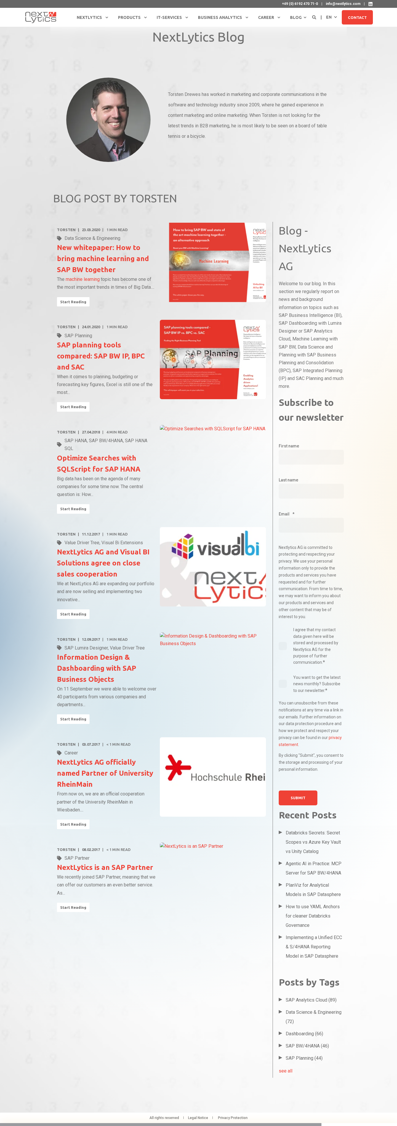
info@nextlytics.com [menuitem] (343, 4)
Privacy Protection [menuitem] (233, 1118)
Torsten (66, 230)
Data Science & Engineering (92, 238)
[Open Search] (314, 17)
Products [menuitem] (129, 17)
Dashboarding (304, 1033)
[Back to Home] (41, 17)
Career (71, 753)
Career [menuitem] (266, 17)
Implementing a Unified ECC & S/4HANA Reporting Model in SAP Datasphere (314, 947)
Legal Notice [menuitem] (198, 1118)
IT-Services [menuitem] (169, 17)
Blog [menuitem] (296, 17)
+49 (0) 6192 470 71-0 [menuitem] (300, 4)
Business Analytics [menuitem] (220, 17)
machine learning (83, 279)
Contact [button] (357, 17)
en (329, 17)
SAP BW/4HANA (106, 440)
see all (285, 1071)
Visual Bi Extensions (122, 542)
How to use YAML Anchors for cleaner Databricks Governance (313, 916)
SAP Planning (78, 335)
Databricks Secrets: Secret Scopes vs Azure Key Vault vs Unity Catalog (313, 842)
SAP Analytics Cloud (311, 1000)
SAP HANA (76, 440)
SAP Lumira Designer (86, 648)
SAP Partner (77, 858)
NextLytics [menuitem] (89, 17)
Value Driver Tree (82, 542)
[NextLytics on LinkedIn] (370, 4)
